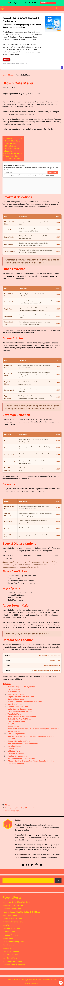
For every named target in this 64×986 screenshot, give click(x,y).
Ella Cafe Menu (14, 689)
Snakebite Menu (8, 945)
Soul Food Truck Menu (11, 928)
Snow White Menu (9, 925)
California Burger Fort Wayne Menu (22, 687)
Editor (18, 820)
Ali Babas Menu (14, 751)
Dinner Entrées (10, 146)
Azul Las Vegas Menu (16, 734)
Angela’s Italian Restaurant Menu (21, 697)
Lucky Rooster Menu (16, 694)
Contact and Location (12, 158)
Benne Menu (13, 749)
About (10, 980)
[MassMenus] (2, 8)
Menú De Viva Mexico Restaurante (21, 758)
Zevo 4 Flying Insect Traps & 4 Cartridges (21, 19)
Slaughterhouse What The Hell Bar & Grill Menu (21, 912)
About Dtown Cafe (11, 156)
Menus (11, 75)
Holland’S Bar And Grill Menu (19, 719)
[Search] (58, 880)
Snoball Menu (7, 938)
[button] (56, 8)
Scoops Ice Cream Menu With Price (16, 902)
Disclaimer (37, 980)
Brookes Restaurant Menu (18, 756)
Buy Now (6, 59)
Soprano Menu (8, 948)
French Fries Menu (12, 811)
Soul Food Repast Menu (11, 909)
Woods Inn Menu (14, 726)
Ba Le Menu (12, 724)
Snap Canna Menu (9, 958)
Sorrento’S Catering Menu (12, 922)
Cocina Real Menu (15, 731)
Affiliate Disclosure (49, 980)
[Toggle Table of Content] (20, 138)
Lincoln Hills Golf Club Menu (19, 741)
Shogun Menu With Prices (12, 905)
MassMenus (22, 855)
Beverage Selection (12, 148)
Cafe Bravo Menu (15, 704)
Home (4, 75)
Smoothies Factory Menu (12, 961)
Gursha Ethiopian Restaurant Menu (22, 716)
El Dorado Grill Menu (16, 754)
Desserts (8, 151)
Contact (17, 980)
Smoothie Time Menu (10, 935)
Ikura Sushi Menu (14, 746)
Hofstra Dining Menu (16, 699)
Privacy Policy (27, 980)
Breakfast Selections (12, 141)
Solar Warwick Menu (10, 951)
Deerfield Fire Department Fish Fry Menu (21, 808)
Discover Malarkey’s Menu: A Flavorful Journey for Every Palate (33, 729)
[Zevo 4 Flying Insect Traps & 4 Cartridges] (53, 31)
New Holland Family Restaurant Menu (23, 744)
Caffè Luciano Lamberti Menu (20, 712)
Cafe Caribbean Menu (16, 721)
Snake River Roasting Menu (13, 942)
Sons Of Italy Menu (9, 915)
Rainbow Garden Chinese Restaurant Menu (25, 702)
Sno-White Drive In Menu (12, 919)
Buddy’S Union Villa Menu (18, 707)
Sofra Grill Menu (8, 932)
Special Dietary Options (13, 153)
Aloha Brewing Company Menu (20, 709)
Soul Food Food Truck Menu (13, 965)
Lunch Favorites (11, 143)
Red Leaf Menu (14, 692)
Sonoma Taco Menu (10, 955)
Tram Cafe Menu (14, 714)
